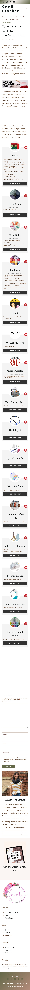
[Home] (2, 17)
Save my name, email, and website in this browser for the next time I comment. (15, 759)
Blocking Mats (15, 575)
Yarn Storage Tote (15, 402)
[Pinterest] (14, 1)
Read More (15, 184)
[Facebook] (3, 1)
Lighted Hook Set (15, 458)
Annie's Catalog (15, 370)
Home (8, 974)
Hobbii (15, 313)
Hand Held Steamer (15, 603)
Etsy (6, 930)
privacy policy (5, 968)
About (15, 974)
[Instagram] (6, 1)
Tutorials (8, 915)
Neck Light (15, 430)
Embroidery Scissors (15, 546)
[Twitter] (11, 978)
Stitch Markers (15, 486)
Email (5, 743)
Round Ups (9, 918)
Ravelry (8, 933)
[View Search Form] (27, 2)
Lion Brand (15, 204)
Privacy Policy (15, 976)
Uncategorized (6, 22)
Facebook (8, 950)
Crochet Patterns (11, 912)
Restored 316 (19, 986)
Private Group (10, 947)
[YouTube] (10, 1)
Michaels (15, 269)
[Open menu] (26, 8)
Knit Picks (15, 235)
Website (6, 752)
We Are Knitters (15, 342)
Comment (6, 702)
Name (5, 734)
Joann (15, 155)
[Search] (25, 833)
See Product (15, 410)
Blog (21, 974)
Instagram (9, 953)
